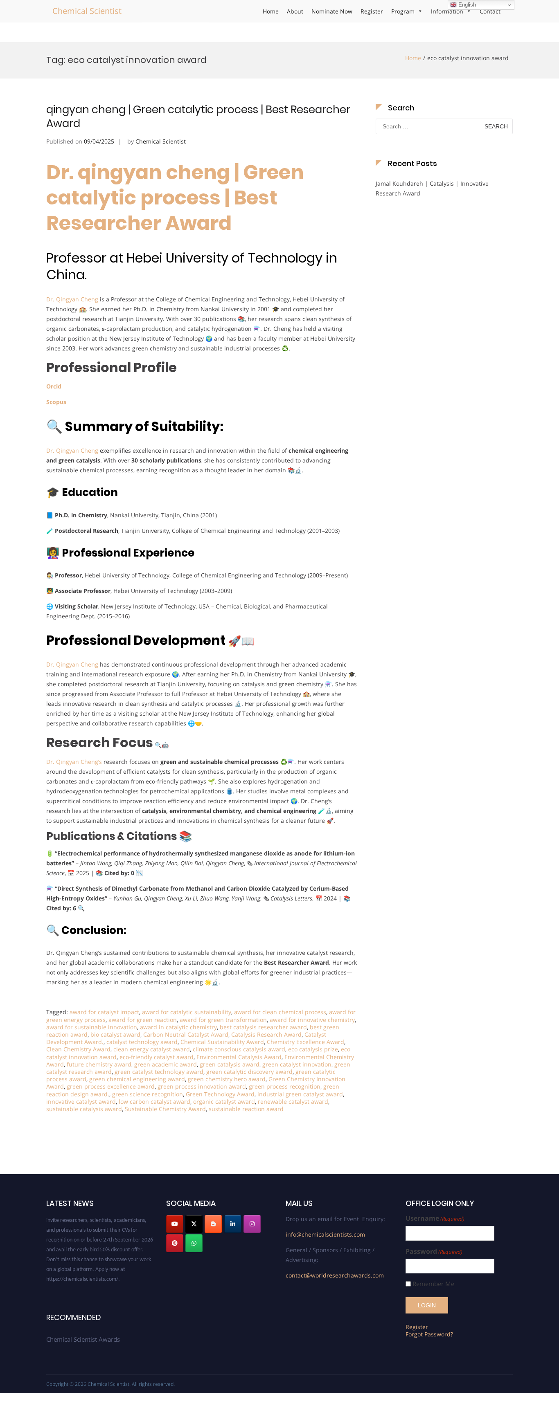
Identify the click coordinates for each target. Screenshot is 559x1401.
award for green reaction (142, 1020)
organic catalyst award (224, 1101)
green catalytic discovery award (249, 1071)
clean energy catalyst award (151, 1049)
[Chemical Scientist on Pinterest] (174, 1243)
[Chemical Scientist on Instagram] (252, 1224)
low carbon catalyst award (154, 1101)
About (295, 11)
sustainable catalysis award (84, 1109)
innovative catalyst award (81, 1101)
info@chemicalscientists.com (325, 1234)
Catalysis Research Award (266, 1034)
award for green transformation (223, 1020)
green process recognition (284, 1086)
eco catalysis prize (313, 1049)
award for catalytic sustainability (186, 1012)
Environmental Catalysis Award (239, 1057)
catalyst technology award (142, 1042)
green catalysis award (229, 1064)
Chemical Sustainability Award (222, 1042)
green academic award (165, 1064)
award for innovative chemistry (312, 1020)
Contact (490, 11)
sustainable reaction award (246, 1109)
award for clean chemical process (280, 1012)
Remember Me (433, 1284)
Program (403, 11)
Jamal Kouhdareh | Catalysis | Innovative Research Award (432, 188)
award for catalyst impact (104, 1012)
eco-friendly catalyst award (156, 1057)
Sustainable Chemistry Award (165, 1109)
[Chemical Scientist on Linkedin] (232, 1224)
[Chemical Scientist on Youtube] (174, 1224)
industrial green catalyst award (300, 1094)
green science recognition (147, 1094)
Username (435, 1218)
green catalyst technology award (159, 1071)
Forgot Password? (429, 1334)
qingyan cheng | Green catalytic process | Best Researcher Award (198, 116)
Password (434, 1251)
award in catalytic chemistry (178, 1027)
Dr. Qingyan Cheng (72, 299)
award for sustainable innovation (91, 1027)
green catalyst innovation (296, 1064)
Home (271, 11)
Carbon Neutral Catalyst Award (185, 1034)
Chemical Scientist (87, 10)
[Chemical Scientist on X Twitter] (194, 1224)
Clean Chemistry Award (78, 1049)
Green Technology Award (220, 1094)
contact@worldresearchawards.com (335, 1275)
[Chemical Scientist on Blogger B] (213, 1224)
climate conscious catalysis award (239, 1049)
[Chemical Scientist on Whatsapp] (194, 1243)
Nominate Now (331, 11)
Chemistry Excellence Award (305, 1042)
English (466, 5)
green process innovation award (202, 1086)
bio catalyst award (115, 1034)
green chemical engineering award (137, 1079)
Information (447, 11)
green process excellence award (111, 1086)
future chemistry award (99, 1064)
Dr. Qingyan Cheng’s (74, 762)
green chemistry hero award (227, 1079)
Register (372, 11)
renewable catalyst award (293, 1101)
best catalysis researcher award (263, 1027)
